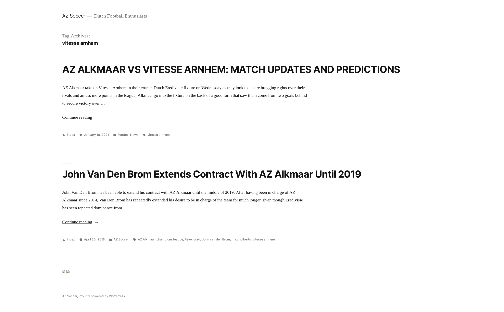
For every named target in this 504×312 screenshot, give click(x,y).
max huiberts (241, 239)
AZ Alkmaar (146, 239)
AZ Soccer (73, 16)
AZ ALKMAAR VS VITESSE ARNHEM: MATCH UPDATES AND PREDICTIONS (231, 69)
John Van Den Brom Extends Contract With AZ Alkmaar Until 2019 (211, 174)
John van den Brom (216, 239)
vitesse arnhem (158, 135)
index (71, 135)
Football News (128, 135)
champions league (170, 239)
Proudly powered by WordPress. (102, 296)
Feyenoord (192, 239)
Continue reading (80, 117)
